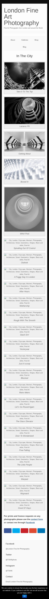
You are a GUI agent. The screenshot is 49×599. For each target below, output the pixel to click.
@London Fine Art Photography (17, 549)
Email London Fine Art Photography (19, 582)
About (13, 40)
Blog (24, 47)
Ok (24, 596)
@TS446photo (11, 560)
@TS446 (9, 571)
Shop (36, 40)
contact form (37, 519)
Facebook (30, 522)
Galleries (24, 40)
